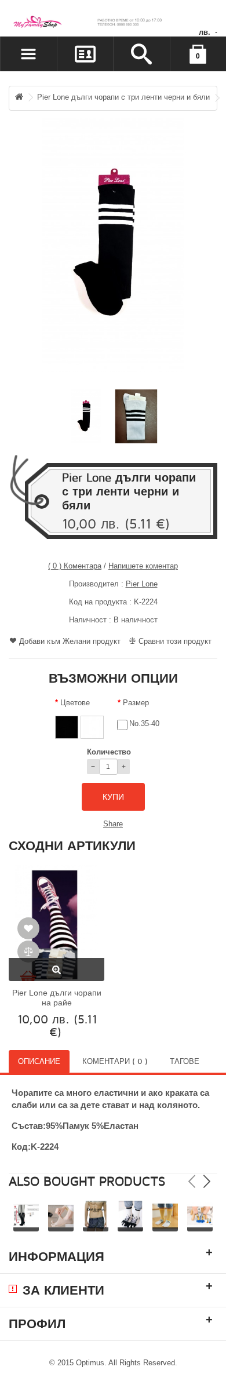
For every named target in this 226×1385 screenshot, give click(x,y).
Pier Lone (142, 583)
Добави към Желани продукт (70, 641)
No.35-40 (144, 723)
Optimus (90, 1362)
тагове (184, 1062)
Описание (39, 1062)
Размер (136, 702)
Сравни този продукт (175, 641)
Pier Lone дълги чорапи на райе (56, 997)
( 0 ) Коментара (74, 566)
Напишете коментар (143, 566)
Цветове (75, 702)
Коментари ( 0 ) (115, 1062)
